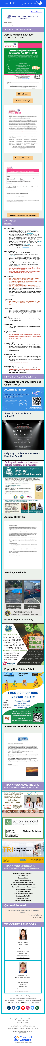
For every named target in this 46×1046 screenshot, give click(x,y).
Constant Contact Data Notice (28, 1028)
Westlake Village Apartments (23, 882)
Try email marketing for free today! (23, 1042)
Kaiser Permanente (23, 891)
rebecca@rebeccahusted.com (23, 991)
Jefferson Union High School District (23, 884)
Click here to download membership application (23, 998)
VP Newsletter (14, 1002)
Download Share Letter (23, 158)
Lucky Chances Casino (23, 880)
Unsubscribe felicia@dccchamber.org (23, 1026)
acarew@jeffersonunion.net (17, 284)
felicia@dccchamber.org (23, 958)
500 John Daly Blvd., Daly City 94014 (29, 235)
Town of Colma (23, 878)
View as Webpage (36, 11)
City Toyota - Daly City (23, 896)
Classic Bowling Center (23, 900)
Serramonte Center (23, 898)
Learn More (30, 233)
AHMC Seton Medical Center (23, 894)
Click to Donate (23, 94)
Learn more (27, 244)
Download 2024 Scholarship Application (23, 215)
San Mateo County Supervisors (23, 873)
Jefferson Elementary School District (23, 887)
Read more (34, 230)
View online (8, 224)
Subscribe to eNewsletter (32, 1000)
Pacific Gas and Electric (23, 889)
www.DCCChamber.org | (18, 1000)
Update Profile (13, 1028)
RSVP (40, 241)
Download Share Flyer (23, 101)
